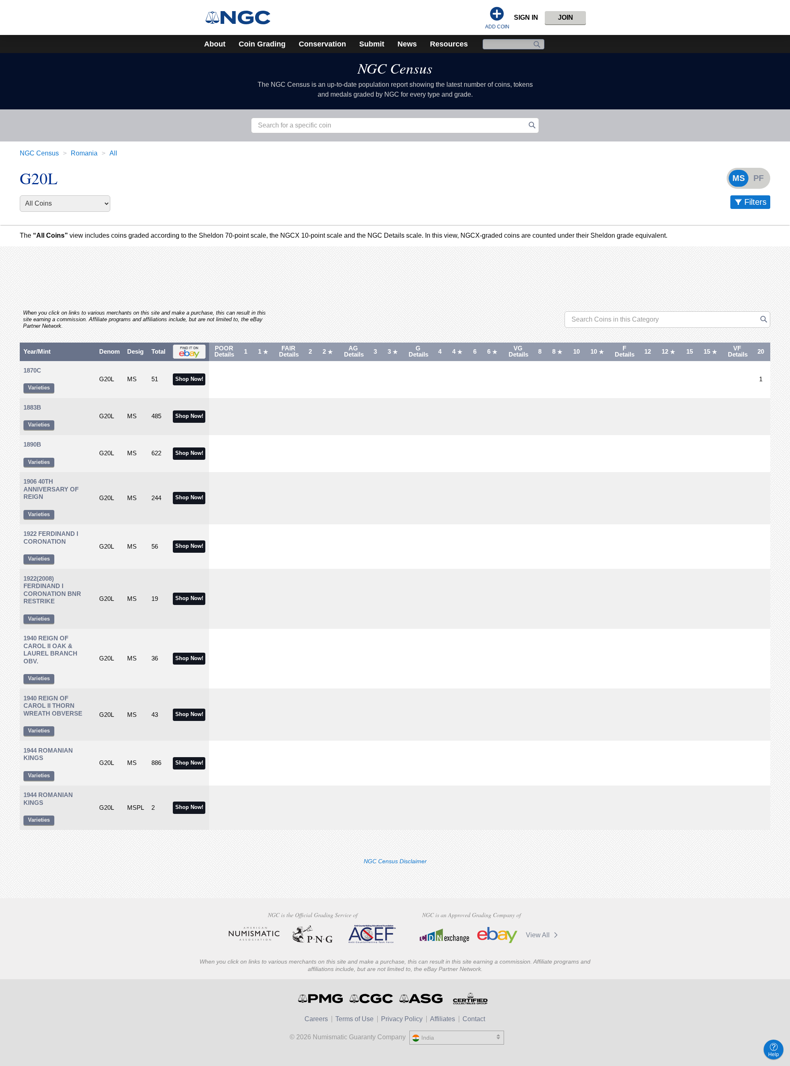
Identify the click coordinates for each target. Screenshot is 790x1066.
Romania (84, 153)
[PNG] (312, 934)
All (113, 153)
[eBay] (497, 935)
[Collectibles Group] (470, 998)
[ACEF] (371, 934)
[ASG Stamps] (421, 998)
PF (758, 178)
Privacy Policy (402, 1018)
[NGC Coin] (241, 17)
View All (538, 935)
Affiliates (442, 1018)
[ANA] (254, 934)
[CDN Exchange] (444, 935)
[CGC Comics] (372, 998)
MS (738, 178)
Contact (473, 1018)
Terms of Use (354, 1018)
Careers (316, 1018)
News (407, 44)
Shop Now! (189, 379)
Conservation (322, 44)
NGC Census (395, 68)
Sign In (526, 17)
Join (565, 17)
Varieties (39, 388)
